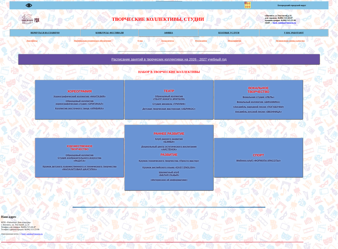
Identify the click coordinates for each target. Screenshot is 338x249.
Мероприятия (234, 41)
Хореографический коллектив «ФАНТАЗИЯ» (79, 96)
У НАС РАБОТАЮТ (294, 33)
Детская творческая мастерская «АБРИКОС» (168, 108)
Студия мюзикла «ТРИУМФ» (169, 104)
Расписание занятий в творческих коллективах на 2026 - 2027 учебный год (169, 59)
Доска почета (167, 41)
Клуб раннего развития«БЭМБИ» (169, 140)
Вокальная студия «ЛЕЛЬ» (258, 97)
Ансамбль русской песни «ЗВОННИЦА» (258, 111)
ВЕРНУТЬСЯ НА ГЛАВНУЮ (45, 33)
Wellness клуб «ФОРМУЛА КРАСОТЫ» (258, 160)
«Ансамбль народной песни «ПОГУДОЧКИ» (258, 106)
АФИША (168, 33)
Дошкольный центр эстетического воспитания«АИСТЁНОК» (169, 148)
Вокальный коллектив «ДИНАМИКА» (258, 102)
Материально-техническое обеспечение (92, 41)
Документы (31, 41)
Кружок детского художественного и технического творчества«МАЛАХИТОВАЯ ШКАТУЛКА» (79, 168)
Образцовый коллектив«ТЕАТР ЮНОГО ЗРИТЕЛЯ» (169, 97)
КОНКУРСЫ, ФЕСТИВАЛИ (110, 33)
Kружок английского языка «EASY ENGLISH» (168, 167)
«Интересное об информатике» (169, 180)
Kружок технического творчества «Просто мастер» (169, 160)
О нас (140, 41)
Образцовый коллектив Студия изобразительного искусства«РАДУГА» (79, 158)
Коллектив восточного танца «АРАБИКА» (79, 108)
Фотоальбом (201, 41)
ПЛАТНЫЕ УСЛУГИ (228, 33)
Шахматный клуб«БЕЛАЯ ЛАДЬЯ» (169, 173)
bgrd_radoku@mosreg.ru (284, 23)
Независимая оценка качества (290, 41)
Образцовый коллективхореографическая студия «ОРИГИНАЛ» (79, 102)
